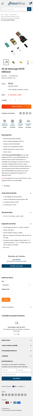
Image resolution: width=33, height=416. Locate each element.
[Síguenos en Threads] (25, 395)
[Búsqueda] (29, 9)
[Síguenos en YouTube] (16, 395)
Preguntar (20, 127)
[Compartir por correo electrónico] (30, 113)
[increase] (20, 100)
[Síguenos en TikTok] (19, 395)
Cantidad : (4, 100)
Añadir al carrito (16, 106)
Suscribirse (16, 378)
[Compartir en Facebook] (20, 113)
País (3, 281)
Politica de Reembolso (8, 307)
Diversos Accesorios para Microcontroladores (10, 18)
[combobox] (14, 9)
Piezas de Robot (13, 14)
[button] (32, 62)
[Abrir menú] (2, 3)
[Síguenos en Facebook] (3, 395)
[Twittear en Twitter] (27, 113)
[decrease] (10, 100)
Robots (6, 14)
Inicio (2, 14)
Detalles (5, 127)
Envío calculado (12, 89)
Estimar (6, 299)
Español (21, 386)
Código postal (5, 289)
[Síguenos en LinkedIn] (22, 395)
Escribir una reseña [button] (16, 266)
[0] (30, 4)
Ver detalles (12, 127)
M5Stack (4, 76)
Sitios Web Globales (6, 386)
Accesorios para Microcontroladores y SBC (10, 16)
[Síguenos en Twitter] (6, 395)
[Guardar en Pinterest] (24, 113)
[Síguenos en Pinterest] (12, 395)
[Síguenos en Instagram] (9, 395)
